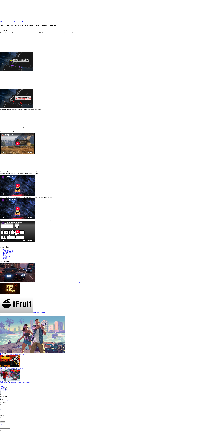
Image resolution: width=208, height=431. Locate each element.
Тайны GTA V (5, 257)
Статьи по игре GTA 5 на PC (8, 250)
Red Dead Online (3, 367)
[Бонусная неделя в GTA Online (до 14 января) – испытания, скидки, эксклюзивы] (10, 380)
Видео (18, 21)
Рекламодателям (8, 424)
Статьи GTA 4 (3, 389)
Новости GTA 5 (15, 243)
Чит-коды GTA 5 (6, 253)
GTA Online (5, 258)
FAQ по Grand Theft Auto (7, 252)
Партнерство (2, 424)
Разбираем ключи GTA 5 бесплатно (27, 294)
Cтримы (26, 21)
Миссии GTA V (5, 255)
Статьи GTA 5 (3, 390)
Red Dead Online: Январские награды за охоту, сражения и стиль (12, 368)
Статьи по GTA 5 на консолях (8, 251)
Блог (29, 21)
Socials (31, 21)
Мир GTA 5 (5, 254)
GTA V (1, 28)
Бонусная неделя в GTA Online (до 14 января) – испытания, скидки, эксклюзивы (15, 382)
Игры (23, 21)
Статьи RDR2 (3, 387)
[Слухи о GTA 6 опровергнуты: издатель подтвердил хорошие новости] (32, 352)
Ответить (6, 394)
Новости (12, 21)
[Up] (0, 430)
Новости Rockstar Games (7, 243)
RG (1, 243)
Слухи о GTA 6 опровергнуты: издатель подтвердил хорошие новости (13, 354)
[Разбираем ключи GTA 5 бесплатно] (10, 294)
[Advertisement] (104, 8)
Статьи (15, 21)
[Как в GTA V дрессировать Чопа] (16, 312)
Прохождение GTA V (7, 256)
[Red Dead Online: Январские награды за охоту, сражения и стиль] (10, 366)
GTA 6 (1, 353)
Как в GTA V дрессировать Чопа (39, 312)
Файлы (21, 21)
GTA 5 (4, 249)
